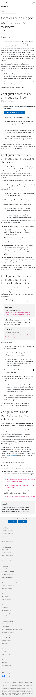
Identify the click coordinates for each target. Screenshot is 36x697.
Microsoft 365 (5, 536)
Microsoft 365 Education (7, 577)
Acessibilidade (5, 668)
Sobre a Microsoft (6, 654)
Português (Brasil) (8, 673)
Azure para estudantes (7, 588)
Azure (3, 602)
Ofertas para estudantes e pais (8, 585)
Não (22, 521)
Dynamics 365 (5, 604)
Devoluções (4, 558)
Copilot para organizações (7, 530)
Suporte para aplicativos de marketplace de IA (12, 629)
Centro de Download (6, 552)
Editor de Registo (12, 455)
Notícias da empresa (6, 657)
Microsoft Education (6, 568)
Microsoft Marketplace (7, 635)
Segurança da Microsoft (7, 599)
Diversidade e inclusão (7, 665)
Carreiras (4, 651)
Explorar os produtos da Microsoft (9, 539)
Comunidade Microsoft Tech (8, 632)
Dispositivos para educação (8, 571)
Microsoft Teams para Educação (9, 574)
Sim (13, 521)
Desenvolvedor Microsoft (7, 623)
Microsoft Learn (5, 626)
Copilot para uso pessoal (7, 533)
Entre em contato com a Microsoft (9, 682)
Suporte (3, 6)
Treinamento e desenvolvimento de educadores (12, 582)
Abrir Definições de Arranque (14, 112)
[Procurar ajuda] (6, 2)
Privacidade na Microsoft (7, 659)
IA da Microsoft (5, 596)
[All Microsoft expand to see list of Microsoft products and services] (2, 2)
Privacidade (20, 682)
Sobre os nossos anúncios (17, 685)
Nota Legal (4, 685)
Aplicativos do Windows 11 (7, 541)
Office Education (5, 580)
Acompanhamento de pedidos (8, 560)
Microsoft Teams (5, 615)
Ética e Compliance (28, 682)
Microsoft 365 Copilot (6, 613)
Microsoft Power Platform (7, 637)
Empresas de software (6, 640)
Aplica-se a (5, 31)
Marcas (9, 685)
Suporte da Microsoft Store (8, 555)
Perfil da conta (5, 549)
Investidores (4, 662)
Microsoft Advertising (6, 610)
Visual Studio (5, 643)
